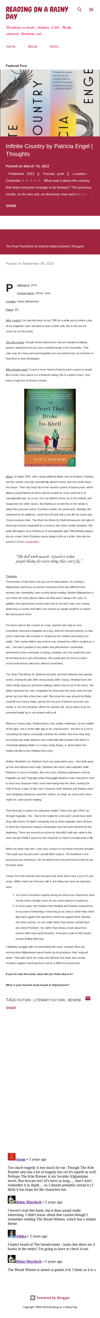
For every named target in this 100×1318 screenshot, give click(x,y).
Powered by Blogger (53, 1297)
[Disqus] (53, 1085)
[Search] (80, 9)
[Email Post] (88, 1000)
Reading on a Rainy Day (37, 13)
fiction (24, 1000)
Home (11, 46)
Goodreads (31, 541)
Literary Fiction (49, 1000)
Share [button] (11, 205)
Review (74, 1000)
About (32, 46)
